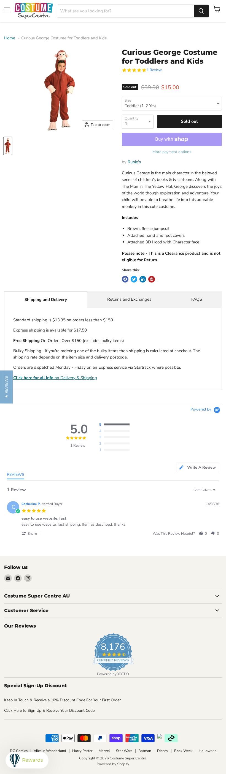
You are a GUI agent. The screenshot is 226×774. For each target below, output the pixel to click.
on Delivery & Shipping (55, 378)
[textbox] (218, 492)
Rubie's (134, 162)
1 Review (154, 70)
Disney (162, 750)
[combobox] (125, 11)
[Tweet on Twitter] (134, 279)
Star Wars (124, 750)
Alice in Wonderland (50, 750)
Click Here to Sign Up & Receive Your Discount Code (49, 710)
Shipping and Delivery (46, 299)
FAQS (196, 299)
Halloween (207, 750)
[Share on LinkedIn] (142, 279)
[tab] (197, 467)
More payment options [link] (171, 152)
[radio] (115, 425)
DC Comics (19, 750)
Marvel (104, 750)
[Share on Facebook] (125, 279)
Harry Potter (82, 750)
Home (9, 38)
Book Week (183, 750)
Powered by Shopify (113, 764)
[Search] (201, 11)
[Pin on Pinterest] (151, 279)
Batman (144, 750)
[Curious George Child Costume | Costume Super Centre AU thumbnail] (8, 146)
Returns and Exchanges (129, 299)
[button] (31, 533)
